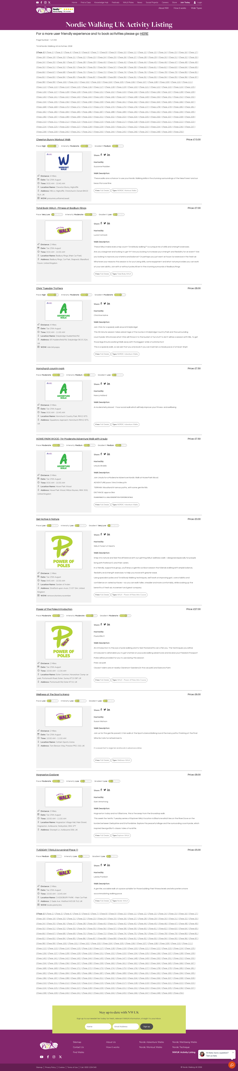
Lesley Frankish (101, 877)
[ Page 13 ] (152, 52)
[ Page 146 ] (110, 97)
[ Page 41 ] (112, 62)
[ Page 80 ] (183, 72)
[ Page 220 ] (155, 122)
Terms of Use (72, 1067)
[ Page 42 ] (122, 62)
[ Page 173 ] (98, 107)
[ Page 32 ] (183, 57)
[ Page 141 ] (53, 97)
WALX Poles (128, 2)
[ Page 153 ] (189, 97)
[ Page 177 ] (144, 107)
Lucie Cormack (100, 235)
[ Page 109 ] (164, 82)
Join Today (185, 2)
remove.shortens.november (59, 596)
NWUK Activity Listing (183, 1052)
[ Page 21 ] (71, 57)
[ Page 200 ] (87, 117)
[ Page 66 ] (41, 72)
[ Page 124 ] (178, 87)
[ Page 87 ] (92, 77)
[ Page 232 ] (132, 127)
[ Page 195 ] (189, 112)
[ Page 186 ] (87, 112)
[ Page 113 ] (53, 87)
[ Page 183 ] (53, 112)
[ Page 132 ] (110, 92)
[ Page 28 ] (143, 57)
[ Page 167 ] (189, 102)
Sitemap (77, 1042)
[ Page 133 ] (121, 92)
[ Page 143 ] (75, 97)
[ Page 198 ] (64, 117)
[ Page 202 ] (110, 117)
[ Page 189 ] (121, 112)
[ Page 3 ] (59, 52)
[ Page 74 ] (122, 72)
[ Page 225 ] (53, 127)
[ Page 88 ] (102, 77)
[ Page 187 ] (98, 112)
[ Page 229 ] (98, 127)
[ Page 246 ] (132, 132)
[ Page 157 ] (75, 102)
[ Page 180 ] (178, 107)
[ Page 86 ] (82, 77)
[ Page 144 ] (87, 97)
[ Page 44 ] (143, 62)
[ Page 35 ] (51, 62)
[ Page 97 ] (193, 77)
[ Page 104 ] (107, 82)
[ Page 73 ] (112, 72)
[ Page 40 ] (102, 62)
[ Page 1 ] (40, 52)
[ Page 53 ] (71, 67)
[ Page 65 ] (193, 67)
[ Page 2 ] (50, 52)
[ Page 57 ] (112, 67)
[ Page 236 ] (178, 127)
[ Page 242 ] (87, 132)
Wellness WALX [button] (121, 760)
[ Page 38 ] (82, 62)
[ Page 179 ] (167, 107)
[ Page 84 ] (61, 77)
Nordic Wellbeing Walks (184, 1042)
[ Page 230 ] (110, 127)
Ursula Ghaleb (100, 466)
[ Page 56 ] (102, 67)
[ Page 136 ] (155, 92)
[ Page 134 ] (132, 92)
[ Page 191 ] (144, 112)
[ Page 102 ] (84, 82)
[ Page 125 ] (189, 87)
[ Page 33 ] (193, 57)
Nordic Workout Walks (150, 1047)
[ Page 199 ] (75, 117)
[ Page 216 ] (110, 122)
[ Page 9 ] (112, 52)
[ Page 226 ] (64, 127)
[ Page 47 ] (173, 62)
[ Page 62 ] (163, 67)
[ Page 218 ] (132, 122)
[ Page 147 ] (121, 97)
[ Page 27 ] (132, 57)
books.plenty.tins (54, 905)
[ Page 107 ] (141, 82)
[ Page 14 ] (163, 52)
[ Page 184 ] (64, 112)
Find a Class (86, 2)
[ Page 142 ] (64, 97)
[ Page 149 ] (144, 97)
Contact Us (78, 1047)
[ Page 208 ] (178, 117)
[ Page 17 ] (193, 52)
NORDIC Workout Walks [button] (124, 190)
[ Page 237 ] (189, 127)
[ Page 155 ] (53, 102)
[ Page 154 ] (41, 102)
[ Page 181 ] (189, 107)
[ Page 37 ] (71, 62)
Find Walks (78, 1052)
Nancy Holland (100, 395)
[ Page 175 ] (121, 107)
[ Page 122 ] (155, 87)
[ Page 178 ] (155, 107)
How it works (180, 8)
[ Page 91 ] (132, 77)
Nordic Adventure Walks (151, 1042)
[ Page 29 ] (153, 57)
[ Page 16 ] (183, 52)
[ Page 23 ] (92, 57)
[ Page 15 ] (173, 52)
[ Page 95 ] (173, 77)
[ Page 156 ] (64, 102)
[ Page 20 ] (61, 57)
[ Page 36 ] (61, 62)
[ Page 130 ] (87, 92)
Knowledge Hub (101, 2)
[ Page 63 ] (173, 67)
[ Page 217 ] (121, 122)
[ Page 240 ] (64, 132)
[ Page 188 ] (110, 112)
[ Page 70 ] (82, 72)
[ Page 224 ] (41, 127)
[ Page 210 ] (41, 122)
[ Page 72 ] (102, 72)
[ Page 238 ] (41, 132)
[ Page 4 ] (68, 52)
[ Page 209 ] (189, 117)
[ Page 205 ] (144, 117)
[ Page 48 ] (183, 62)
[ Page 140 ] (41, 97)
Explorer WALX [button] (120, 835)
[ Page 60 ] (143, 67)
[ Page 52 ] (61, 67)
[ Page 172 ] (87, 107)
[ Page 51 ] (51, 67)
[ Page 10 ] (122, 52)
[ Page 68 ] (61, 72)
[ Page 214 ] (87, 122)
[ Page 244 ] (110, 132)
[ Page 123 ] (167, 87)
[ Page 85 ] (71, 77)
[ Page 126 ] (41, 92)
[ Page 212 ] (64, 122)
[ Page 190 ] (132, 112)
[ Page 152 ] (178, 97)
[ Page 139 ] (189, 92)
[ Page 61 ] (153, 67)
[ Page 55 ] (92, 67)
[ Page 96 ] (183, 77)
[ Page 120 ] (132, 87)
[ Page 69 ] (71, 72)
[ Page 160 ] (110, 102)
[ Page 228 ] (87, 127)
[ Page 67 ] (51, 72)
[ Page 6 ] (86, 52)
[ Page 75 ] (132, 72)
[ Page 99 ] (51, 82)
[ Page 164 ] (155, 102)
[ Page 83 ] (51, 77)
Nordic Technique (181, 1047)
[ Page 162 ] (132, 102)
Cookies (61, 1067)
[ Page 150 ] (155, 97)
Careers (165, 2)
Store (174, 2)
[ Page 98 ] (41, 82)
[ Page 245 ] (121, 132)
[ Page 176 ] (132, 107)
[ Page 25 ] (112, 57)
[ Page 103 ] (96, 82)
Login (199, 2)
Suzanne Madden (102, 166)
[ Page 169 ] (53, 107)
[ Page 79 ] (173, 72)
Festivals (115, 2)
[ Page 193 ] (167, 112)
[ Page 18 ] (41, 57)
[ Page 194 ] (178, 112)
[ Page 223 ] (189, 122)
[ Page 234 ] (155, 127)
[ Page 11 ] (132, 52)
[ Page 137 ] (167, 92)
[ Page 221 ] (167, 122)
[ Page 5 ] (77, 52)
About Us (111, 1042)
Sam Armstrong (101, 802)
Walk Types (196, 8)
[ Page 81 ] (193, 72)
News (139, 2)
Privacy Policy (50, 1067)
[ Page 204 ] (132, 117)
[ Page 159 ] (98, 102)
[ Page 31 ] (173, 57)
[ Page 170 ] (64, 107)
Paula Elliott (99, 636)
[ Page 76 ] (143, 72)
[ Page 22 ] (82, 57)
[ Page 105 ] (119, 82)
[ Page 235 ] (167, 127)
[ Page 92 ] (143, 77)
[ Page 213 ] (75, 122)
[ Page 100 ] (62, 82)
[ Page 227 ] (75, 127)
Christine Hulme (101, 315)
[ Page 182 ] (41, 112)
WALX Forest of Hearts (104, 546)
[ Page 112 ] (41, 87)
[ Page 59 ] (132, 67)
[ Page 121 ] (144, 87)
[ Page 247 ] (144, 132)
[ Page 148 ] (132, 97)
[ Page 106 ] (130, 82)
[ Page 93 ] (153, 77)
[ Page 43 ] (132, 62)
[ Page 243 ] (98, 132)
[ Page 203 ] (121, 117)
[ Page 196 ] (41, 117)
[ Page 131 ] (98, 92)
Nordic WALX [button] (120, 901)
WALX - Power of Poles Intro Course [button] (129, 595)
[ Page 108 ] (153, 82)
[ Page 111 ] (187, 82)
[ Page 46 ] (163, 62)
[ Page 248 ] (155, 132)
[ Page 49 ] (193, 62)
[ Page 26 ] (122, 57)
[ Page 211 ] (53, 122)
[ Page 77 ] (153, 72)
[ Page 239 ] (53, 132)
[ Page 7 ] (94, 52)
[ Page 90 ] (122, 77)
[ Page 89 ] (112, 77)
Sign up (146, 1026)
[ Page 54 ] (82, 67)
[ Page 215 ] (98, 122)
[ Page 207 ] (167, 117)
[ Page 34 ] (41, 62)
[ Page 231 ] (121, 127)
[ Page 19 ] (51, 57)
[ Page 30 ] (163, 57)
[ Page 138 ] (178, 92)
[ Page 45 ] (153, 62)
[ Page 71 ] (92, 72)
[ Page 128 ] (64, 92)
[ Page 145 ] (98, 97)
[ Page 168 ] (41, 107)
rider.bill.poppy (53, 347)
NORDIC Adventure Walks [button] (125, 354)
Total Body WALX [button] (121, 274)
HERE (144, 33)
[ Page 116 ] (87, 87)
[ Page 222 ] (178, 122)
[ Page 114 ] (64, 87)
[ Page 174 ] (110, 107)
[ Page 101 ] (73, 82)
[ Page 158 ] (87, 102)
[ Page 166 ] (178, 102)
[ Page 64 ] (183, 67)
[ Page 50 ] (41, 67)
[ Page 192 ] (155, 112)
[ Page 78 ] (163, 72)
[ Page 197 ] (53, 117)
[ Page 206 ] (155, 117)
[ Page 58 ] (122, 67)
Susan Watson (100, 721)
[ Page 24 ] (102, 57)
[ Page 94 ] (163, 77)
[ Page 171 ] (75, 107)
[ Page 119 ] (121, 87)
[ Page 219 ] (144, 122)
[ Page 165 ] (167, 102)
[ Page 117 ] (98, 87)
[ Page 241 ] (75, 132)
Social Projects (152, 2)
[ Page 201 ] (98, 117)
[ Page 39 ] (92, 62)
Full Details (102, 190)
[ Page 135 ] (144, 92)
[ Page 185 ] (75, 112)
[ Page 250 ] (178, 132)
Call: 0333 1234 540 (88, 1067)
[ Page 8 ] (103, 52)
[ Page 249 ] (167, 132)
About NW (164, 8)
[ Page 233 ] (144, 127)
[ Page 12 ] (142, 52)
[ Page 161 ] (121, 102)
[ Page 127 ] (53, 92)
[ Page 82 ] (41, 77)
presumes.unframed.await (58, 198)
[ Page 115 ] (75, 87)
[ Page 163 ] (144, 102)
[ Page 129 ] (75, 92)
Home (74, 2)
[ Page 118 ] (110, 87)
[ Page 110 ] (176, 82)
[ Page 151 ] (167, 97)
